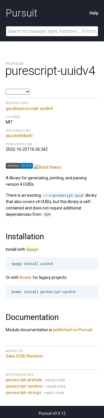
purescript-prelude (24, 380)
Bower (26, 277)
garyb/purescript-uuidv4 (29, 108)
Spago (32, 249)
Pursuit (21, 13)
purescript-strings (23, 392)
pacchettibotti (19, 135)
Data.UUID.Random (24, 356)
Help (94, 13)
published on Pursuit (72, 329)
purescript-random (24, 386)
